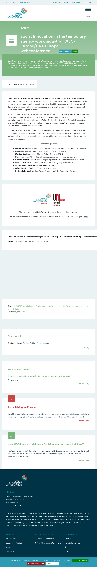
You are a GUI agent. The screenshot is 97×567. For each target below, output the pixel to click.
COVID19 (18, 306)
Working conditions (74, 306)
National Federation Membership (48, 543)
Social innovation (43, 306)
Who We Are (11, 539)
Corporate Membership (44, 539)
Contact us (75, 2)
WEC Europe (11, 2)
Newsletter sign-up (72, 543)
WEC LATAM (25, 2)
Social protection (58, 306)
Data (23, 312)
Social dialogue (29, 306)
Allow (75, 51)
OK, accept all (81, 560)
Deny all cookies (36, 564)
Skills (17, 309)
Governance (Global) (14, 543)
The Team (10, 551)
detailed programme (68, 212)
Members (9, 547)
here (86, 217)
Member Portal (61, 2)
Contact (68, 539)
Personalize (52, 564)
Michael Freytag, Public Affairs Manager (51, 345)
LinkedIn (68, 551)
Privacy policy (65, 564)
